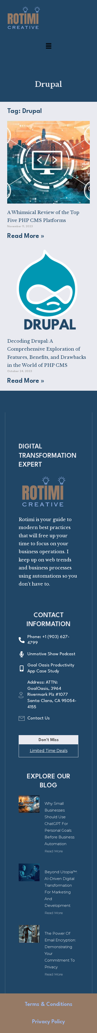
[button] (48, 47)
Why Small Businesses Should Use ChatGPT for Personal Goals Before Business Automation (59, 823)
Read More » (25, 236)
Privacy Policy (48, 1022)
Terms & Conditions (48, 1004)
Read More (54, 851)
